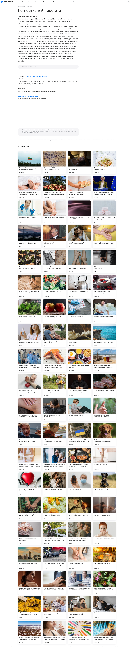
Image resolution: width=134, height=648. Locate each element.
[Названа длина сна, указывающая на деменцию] (79, 162)
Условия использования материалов (84, 646)
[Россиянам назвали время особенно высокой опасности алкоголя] (104, 360)
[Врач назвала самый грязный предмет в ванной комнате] (104, 508)
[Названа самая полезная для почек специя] (79, 335)
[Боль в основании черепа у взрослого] (54, 409)
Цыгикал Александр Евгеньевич (36, 76)
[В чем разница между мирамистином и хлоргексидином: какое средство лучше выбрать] (79, 484)
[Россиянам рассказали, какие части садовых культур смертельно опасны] (29, 508)
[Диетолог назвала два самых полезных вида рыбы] (104, 162)
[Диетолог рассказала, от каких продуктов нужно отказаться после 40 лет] (79, 459)
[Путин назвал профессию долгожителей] (54, 236)
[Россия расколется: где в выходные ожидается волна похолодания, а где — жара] (104, 484)
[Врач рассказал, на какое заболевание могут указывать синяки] (79, 261)
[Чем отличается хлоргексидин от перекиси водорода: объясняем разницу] (29, 335)
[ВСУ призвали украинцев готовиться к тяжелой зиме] (29, 236)
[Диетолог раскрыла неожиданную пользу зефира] (104, 212)
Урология (29, 6)
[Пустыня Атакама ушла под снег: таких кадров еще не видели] (29, 632)
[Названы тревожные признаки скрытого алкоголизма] (79, 607)
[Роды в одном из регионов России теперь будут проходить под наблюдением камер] (29, 360)
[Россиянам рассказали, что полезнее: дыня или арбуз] (54, 508)
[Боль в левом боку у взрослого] (104, 311)
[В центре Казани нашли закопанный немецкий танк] (54, 261)
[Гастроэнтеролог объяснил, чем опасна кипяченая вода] (79, 286)
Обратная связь (97, 646)
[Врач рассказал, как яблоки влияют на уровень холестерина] (54, 187)
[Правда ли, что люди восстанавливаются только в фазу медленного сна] (79, 508)
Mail (2, 646)
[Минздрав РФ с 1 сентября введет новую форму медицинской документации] (79, 583)
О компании (7, 646)
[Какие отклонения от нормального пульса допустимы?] (29, 385)
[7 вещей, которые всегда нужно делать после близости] (79, 236)
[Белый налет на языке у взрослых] (104, 533)
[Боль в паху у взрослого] (79, 409)
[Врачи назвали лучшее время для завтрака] (79, 360)
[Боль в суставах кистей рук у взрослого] (29, 533)
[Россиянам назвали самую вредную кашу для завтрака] (104, 286)
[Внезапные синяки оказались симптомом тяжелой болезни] (29, 409)
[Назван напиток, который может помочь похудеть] (54, 484)
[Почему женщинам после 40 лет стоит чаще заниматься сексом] (104, 632)
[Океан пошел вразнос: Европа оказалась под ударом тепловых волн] (104, 335)
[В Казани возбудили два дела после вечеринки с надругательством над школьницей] (104, 261)
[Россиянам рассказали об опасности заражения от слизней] (104, 558)
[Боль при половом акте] (104, 607)
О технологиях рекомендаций (109, 646)
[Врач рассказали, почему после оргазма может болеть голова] (29, 286)
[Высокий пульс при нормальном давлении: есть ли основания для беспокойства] (104, 236)
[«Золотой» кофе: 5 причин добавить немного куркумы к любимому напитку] (29, 607)
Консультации (21, 6)
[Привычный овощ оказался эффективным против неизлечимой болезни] (54, 286)
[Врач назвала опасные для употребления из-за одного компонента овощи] (29, 311)
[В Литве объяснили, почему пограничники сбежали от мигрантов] (29, 162)
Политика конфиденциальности (124, 646)
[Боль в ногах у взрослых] (104, 459)
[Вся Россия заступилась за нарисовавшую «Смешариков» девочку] (79, 632)
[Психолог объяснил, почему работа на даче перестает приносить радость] (54, 385)
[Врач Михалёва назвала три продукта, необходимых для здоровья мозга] (54, 360)
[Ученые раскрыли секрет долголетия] (54, 607)
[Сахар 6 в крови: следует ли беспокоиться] (29, 212)
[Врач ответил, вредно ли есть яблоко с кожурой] (54, 311)
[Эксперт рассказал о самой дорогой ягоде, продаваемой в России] (104, 583)
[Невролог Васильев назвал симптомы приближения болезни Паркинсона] (54, 533)
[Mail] (2, 2)
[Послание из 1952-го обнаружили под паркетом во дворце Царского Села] (54, 162)
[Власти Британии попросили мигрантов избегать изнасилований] (29, 558)
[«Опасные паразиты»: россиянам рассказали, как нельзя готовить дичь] (104, 385)
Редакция (72, 646)
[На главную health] (8, 2)
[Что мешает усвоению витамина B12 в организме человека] (29, 261)
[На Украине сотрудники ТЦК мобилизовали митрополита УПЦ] (79, 434)
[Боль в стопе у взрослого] (79, 558)
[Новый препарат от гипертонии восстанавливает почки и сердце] (54, 583)
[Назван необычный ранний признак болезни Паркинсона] (104, 409)
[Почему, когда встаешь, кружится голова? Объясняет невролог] (79, 212)
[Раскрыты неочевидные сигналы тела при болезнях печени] (54, 212)
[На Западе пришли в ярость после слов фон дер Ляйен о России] (104, 187)
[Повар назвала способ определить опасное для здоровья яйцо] (79, 187)
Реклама (13, 646)
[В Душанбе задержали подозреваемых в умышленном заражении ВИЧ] (79, 311)
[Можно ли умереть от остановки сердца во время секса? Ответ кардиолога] (29, 187)
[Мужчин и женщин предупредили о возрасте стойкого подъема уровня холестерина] (54, 459)
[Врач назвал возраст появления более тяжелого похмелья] (29, 434)
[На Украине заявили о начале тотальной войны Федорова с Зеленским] (79, 385)
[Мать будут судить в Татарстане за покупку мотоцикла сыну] (54, 558)
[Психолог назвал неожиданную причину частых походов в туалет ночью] (29, 459)
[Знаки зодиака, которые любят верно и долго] (54, 335)
